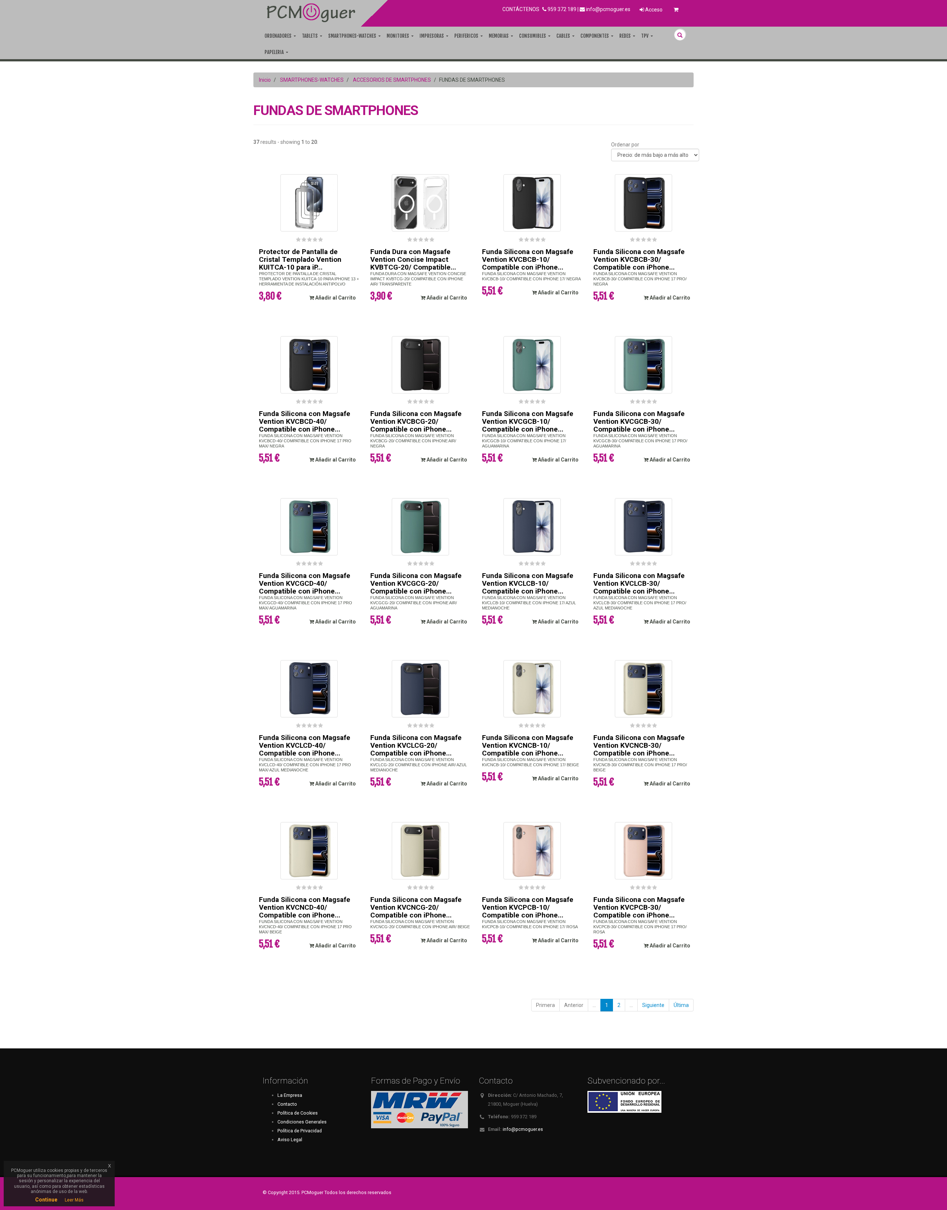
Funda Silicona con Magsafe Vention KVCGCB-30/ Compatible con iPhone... (639, 421)
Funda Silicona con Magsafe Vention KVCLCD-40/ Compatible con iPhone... (304, 745)
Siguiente (653, 1005)
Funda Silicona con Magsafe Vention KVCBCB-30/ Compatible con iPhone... (639, 259)
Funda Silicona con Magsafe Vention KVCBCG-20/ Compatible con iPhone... (416, 421)
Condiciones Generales (302, 1122)
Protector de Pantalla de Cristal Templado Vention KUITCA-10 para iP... (300, 259)
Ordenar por (625, 145)
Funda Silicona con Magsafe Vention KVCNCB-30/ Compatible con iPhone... (639, 745)
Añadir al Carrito (335, 298)
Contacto (287, 1104)
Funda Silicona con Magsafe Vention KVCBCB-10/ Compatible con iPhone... (527, 259)
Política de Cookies (297, 1113)
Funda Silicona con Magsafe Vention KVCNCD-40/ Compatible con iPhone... (304, 907)
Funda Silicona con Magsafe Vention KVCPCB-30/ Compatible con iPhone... (639, 907)
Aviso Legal (289, 1139)
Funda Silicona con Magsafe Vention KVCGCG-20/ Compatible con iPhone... (416, 583)
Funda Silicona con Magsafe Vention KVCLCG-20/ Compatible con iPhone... (416, 745)
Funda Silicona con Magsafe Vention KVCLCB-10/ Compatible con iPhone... (527, 583)
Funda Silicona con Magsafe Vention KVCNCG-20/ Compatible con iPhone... (416, 907)
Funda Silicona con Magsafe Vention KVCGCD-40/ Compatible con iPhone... (304, 583)
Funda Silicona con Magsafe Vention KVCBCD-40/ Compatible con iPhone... (304, 421)
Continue (46, 1200)
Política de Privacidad (299, 1130)
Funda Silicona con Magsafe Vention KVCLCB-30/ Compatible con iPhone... (639, 583)
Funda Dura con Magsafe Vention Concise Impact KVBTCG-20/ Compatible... (413, 259)
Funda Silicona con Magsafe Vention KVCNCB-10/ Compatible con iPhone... (527, 745)
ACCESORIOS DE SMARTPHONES (392, 80)
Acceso (653, 10)
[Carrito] (676, 9)
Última (681, 1005)
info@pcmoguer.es (608, 9)
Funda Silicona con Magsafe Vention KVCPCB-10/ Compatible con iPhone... (527, 907)
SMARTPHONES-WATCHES (312, 80)
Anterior (573, 1005)
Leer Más (74, 1200)
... (594, 1005)
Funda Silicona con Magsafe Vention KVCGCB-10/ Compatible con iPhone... (527, 421)
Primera (545, 1005)
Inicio (265, 80)
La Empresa (289, 1095)
